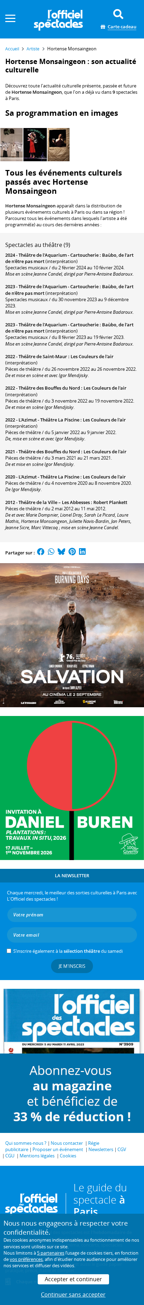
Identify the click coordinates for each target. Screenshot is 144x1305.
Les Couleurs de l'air (92, 356)
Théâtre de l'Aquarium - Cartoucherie (59, 255)
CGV (121, 1149)
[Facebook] (41, 552)
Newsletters (100, 1149)
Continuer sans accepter (73, 1294)
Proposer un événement (58, 1149)
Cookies (68, 1155)
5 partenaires (50, 1253)
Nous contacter (67, 1143)
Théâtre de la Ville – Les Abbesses (54, 502)
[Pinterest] (72, 552)
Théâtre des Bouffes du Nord (49, 388)
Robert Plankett (110, 502)
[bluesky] (61, 552)
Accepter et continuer (73, 1279)
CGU (9, 1155)
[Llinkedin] (82, 552)
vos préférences (26, 1259)
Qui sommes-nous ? (25, 1143)
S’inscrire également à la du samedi (68, 951)
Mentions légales (37, 1155)
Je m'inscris (72, 966)
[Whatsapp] (51, 552)
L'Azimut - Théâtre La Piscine (49, 420)
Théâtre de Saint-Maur (43, 356)
